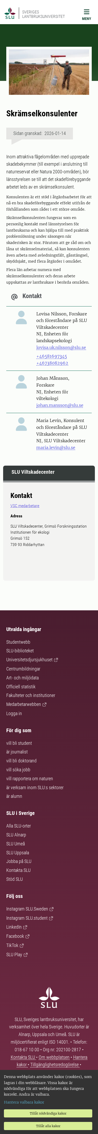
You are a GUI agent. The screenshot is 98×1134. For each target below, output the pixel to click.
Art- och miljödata (22, 677)
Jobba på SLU (18, 861)
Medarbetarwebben (23, 704)
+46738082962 (52, 363)
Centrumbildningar (23, 669)
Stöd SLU (14, 879)
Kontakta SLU (18, 870)
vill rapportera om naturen (29, 778)
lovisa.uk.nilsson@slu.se (61, 347)
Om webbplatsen (54, 1057)
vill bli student (19, 743)
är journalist (17, 752)
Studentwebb (18, 642)
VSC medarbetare (24, 505)
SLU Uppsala (17, 852)
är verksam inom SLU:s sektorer (35, 787)
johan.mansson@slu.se (59, 405)
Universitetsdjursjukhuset (29, 659)
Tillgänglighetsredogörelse (55, 1064)
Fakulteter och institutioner (30, 695)
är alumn (14, 796)
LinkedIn (14, 927)
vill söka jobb (18, 769)
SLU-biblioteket (20, 650)
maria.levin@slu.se (55, 447)
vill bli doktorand (21, 760)
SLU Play (14, 954)
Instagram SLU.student (27, 918)
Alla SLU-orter (18, 826)
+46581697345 (51, 356)
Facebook (15, 936)
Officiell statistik (21, 686)
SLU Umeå (15, 843)
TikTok (12, 945)
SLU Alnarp (16, 835)
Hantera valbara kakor (24, 1102)
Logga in (14, 713)
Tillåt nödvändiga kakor (48, 1113)
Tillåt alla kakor (48, 1126)
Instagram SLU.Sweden (27, 909)
